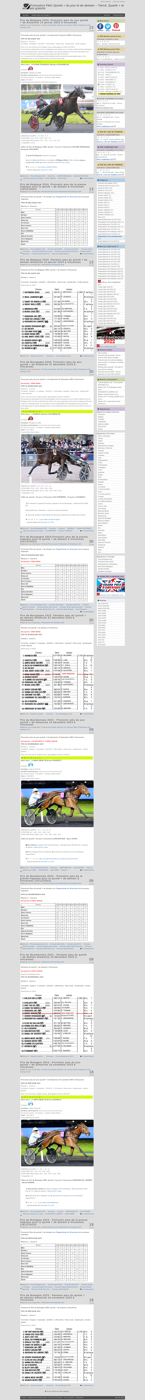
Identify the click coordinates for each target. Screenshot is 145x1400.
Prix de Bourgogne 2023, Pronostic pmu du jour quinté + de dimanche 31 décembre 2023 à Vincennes (51, 364)
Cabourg (101, 450)
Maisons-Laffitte (103, 424)
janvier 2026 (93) (104, 608)
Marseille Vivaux (103, 513)
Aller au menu (106, 1)
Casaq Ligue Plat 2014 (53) (107, 311)
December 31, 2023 (47, 522)
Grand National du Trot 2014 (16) (109, 261)
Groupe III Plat (103, 207)
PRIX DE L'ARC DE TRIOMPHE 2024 (109, 175)
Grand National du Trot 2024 (107, 241)
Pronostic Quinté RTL (72, 249)
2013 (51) (101, 640)
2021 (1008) (102, 620)
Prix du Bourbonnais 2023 (39, 868)
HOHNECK (71, 528)
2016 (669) (101, 632)
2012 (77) (101, 642)
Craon (100, 470)
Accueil (25, 15)
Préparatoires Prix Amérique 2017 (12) (111, 276)
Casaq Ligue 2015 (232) (106, 296)
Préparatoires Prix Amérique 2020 (109, 222)
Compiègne (102, 467)
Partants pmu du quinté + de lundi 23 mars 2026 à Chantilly (110, 368)
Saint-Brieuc (102, 535)
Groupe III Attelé (103, 200)
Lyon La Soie (102, 506)
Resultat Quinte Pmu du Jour (107, 219)
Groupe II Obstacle (104, 212)
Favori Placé (62, 178)
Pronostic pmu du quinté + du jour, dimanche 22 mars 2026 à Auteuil (109, 373)
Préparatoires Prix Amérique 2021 (109, 227)
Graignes (101, 482)
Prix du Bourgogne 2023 (64, 714)
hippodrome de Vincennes (68, 197)
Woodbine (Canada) (105, 571)
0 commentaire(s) (88, 178)
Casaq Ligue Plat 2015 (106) (107, 301)
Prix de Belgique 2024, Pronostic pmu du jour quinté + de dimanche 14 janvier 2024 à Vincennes (54, 21)
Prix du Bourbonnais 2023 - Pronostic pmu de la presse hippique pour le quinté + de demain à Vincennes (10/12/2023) (51, 878)
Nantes (100, 525)
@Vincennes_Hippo (63, 162)
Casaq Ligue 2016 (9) (105, 287)
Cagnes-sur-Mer (103, 453)
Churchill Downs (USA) (106, 561)
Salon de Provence (104, 542)
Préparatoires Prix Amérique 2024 (70, 191)
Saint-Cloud (102, 426)
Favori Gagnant (51, 178)
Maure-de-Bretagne (104, 518)
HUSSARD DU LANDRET (54, 1214)
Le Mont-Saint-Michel (105, 499)
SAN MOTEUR (43, 870)
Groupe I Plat (102, 202)
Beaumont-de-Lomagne (106, 446)
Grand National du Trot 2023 (107, 234)
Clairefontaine (103, 465)
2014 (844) (101, 637)
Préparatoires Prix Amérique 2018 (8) (110, 278)
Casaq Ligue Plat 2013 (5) (107, 321)
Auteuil (100, 429)
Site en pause (102, 353)
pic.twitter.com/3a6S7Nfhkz (48, 167)
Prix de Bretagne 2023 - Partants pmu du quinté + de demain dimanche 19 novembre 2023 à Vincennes (52, 1297)
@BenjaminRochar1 (39, 160)
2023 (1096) (102, 615)
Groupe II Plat (102, 205)
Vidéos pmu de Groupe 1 (41, 15)
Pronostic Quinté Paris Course (42, 251)
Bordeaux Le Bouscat (105, 448)
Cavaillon (101, 455)
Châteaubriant (103, 460)
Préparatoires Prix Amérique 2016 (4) (110, 274)
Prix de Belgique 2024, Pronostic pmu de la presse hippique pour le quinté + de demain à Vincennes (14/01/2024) (53, 186)
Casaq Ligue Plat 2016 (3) (107, 292)
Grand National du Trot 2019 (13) (109, 249)
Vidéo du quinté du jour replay (33, 178)
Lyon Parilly (102, 508)
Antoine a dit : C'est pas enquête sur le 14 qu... (111, 398)
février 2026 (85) (103, 606)
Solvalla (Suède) (103, 569)
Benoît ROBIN (69, 1214)
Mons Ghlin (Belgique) (105, 566)
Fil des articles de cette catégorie (58, 1391)
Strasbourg (101, 545)
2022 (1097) (102, 618)
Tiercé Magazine (81, 609)
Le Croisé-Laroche (104, 494)
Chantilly (101, 419)
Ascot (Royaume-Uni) (105, 559)
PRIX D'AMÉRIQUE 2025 (105, 159)
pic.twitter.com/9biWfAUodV (49, 1202)
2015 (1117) (102, 635)
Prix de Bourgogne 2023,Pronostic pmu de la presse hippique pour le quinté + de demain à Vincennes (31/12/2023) (54, 539)
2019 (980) (101, 625)
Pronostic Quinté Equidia (60, 254)
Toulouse (101, 547)
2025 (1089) (102, 611)
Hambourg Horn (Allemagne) (107, 564)
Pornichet (101, 530)
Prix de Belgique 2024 (37, 176)
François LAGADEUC (65, 531)
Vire (99, 552)
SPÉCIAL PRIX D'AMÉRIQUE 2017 (109, 283)
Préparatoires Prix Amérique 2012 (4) (110, 269)
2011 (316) (101, 644)
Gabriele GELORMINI (84, 528)
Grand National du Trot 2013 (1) (108, 264)
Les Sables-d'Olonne (105, 501)
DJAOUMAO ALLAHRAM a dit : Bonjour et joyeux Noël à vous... (108, 393)
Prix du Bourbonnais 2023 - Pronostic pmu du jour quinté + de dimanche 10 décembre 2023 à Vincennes (52, 722)
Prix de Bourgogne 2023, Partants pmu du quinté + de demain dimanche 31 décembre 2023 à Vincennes (53, 617)
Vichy (100, 550)
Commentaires (118, 15)
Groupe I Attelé (103, 195)
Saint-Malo (101, 540)
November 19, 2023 (47, 1205)
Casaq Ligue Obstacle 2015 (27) (109, 304)
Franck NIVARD (79, 868)
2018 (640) (101, 628)
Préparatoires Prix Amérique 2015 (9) (110, 271)
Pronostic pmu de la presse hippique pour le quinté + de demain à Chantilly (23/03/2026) (111, 362)
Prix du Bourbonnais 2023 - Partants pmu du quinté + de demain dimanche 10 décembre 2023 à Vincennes (53, 957)
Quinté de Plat (103, 188)
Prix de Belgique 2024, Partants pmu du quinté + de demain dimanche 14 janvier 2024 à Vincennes (53, 260)
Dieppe (100, 475)
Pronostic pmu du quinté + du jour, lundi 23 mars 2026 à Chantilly (109, 356)
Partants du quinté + (37, 356)
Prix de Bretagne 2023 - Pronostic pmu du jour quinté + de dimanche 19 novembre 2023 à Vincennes (50, 1064)
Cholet (100, 462)
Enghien (101, 417)
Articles (107, 15)
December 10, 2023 (47, 861)
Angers (100, 441)
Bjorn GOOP (55, 870)
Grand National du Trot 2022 (107, 229)
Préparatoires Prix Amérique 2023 (109, 231)
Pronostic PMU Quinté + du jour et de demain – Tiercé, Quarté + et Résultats (57, 1397)
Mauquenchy (102, 516)
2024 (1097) (102, 613)
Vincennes (51, 176)
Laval (100, 492)
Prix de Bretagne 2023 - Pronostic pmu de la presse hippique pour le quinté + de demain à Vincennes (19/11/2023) (54, 1222)
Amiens (100, 438)
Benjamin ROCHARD (81, 176)
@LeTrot (43, 859)
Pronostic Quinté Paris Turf (40, 254)
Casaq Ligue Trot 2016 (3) (107, 289)
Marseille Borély (103, 511)
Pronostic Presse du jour (50, 191)
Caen (100, 458)
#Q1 (27, 1191)
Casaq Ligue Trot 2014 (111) (107, 309)
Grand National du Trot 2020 (107, 224)
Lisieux (100, 504)
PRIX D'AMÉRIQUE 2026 (105, 126)
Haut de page (119, 1397)
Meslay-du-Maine (104, 521)
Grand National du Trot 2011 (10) (109, 266)
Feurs (100, 477)
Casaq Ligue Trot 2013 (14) (107, 318)
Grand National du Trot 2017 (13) (109, 254)
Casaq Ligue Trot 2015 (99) (107, 299)
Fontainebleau (103, 479)
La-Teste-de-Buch (104, 489)
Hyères (100, 484)
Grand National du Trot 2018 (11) (109, 252)
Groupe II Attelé (72, 25)
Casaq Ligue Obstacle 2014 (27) (109, 313)
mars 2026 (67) (103, 603)
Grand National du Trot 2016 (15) (109, 257)
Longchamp (102, 421)
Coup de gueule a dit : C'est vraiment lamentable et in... (110, 384)
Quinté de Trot (61, 25)
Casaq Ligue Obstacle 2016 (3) (108, 294)
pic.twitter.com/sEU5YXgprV (50, 519)
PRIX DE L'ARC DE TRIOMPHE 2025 (109, 142)
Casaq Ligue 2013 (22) (106, 316)
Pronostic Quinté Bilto (55, 249)
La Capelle (101, 487)
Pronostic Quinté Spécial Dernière (66, 251)
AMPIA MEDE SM (65, 868)
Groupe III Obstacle (104, 214)
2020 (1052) (102, 623)
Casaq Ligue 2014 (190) (106, 306)
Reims (100, 533)
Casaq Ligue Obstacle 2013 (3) (108, 323)
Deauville (101, 472)
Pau (99, 528)
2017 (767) (101, 630)
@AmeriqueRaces (53, 859)
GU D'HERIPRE (51, 531)
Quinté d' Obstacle (104, 193)
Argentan (101, 443)
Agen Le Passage (104, 436)
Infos (99, 217)
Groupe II (62, 528)
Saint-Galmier (102, 537)
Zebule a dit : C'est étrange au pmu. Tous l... (110, 388)
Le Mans (101, 496)
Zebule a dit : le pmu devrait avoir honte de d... (109, 402)
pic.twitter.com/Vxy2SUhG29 (68, 859)
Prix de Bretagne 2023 (37, 1211)
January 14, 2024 (46, 170)
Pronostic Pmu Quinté (49, 25)
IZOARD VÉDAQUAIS (64, 176)
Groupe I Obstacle (104, 210)
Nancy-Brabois (103, 523)
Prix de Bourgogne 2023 (38, 528)
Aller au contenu (119, 1)
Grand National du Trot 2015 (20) (109, 259)
